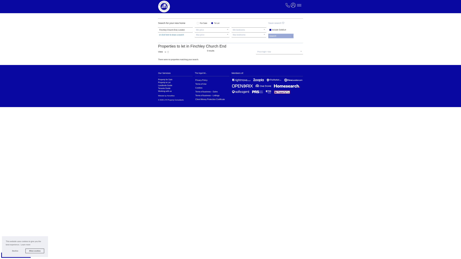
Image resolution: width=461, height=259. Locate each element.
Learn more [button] (25, 245)
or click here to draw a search (171, 35)
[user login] (294, 6)
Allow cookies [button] (35, 251)
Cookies (198, 88)
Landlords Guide (165, 85)
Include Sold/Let (279, 30)
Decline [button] (15, 251)
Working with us (165, 91)
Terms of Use (200, 84)
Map (168, 52)
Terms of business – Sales (206, 92)
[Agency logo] (177, 6)
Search (272, 36)
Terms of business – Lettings (207, 95)
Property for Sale (165, 79)
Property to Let (164, 82)
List (165, 52)
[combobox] (175, 29)
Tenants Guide (164, 88)
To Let (216, 23)
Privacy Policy (201, 80)
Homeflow (171, 96)
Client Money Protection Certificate (210, 99)
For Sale (203, 23)
